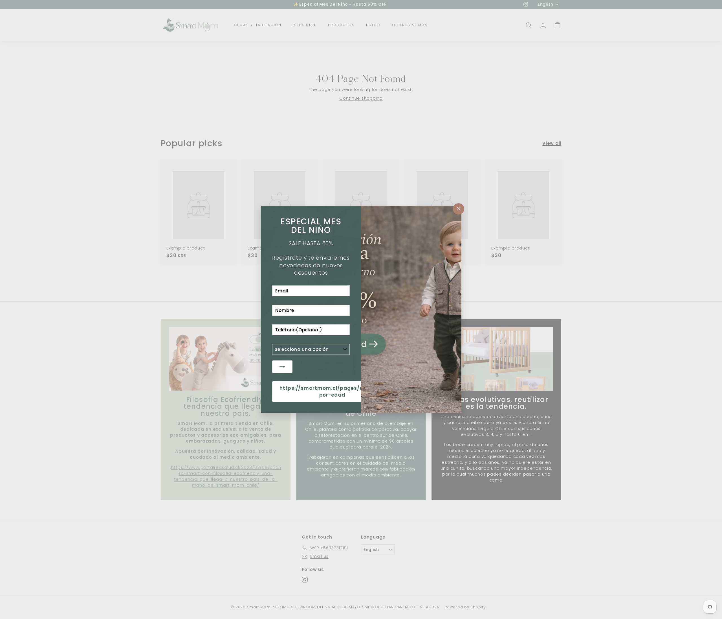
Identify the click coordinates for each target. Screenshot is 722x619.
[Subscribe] (282, 366)
